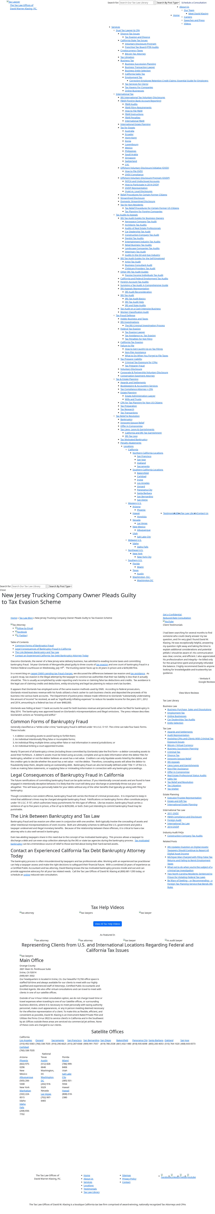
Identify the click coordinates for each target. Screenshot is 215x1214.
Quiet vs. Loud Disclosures (138, 191)
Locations (129, 446)
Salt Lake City (144, 536)
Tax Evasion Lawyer (135, 332)
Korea (128, 141)
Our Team (189, 10)
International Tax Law (178, 823)
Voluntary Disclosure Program (140, 43)
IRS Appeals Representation (134, 288)
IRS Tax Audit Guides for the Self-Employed (142, 258)
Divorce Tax (173, 755)
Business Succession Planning (140, 63)
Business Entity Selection (138, 70)
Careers (188, 16)
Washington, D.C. (141, 576)
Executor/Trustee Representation (184, 797)
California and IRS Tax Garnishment (143, 432)
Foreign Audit (174, 820)
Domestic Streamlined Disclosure (137, 201)
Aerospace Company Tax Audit (141, 221)
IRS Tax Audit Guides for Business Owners (142, 218)
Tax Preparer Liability (131, 359)
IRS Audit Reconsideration (138, 291)
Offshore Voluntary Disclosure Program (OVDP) (145, 177)
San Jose (141, 459)
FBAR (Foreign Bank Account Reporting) (140, 100)
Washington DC (145, 580)
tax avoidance (138, 673)
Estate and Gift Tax (177, 801)
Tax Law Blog (26, 617)
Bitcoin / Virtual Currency (180, 745)
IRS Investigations (129, 322)
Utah (135, 533)
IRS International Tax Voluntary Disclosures (142, 97)
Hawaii (136, 513)
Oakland (141, 462)
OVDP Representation (136, 187)
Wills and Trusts (133, 399)
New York (137, 553)
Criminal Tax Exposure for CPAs (141, 362)
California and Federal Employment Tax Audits (144, 278)
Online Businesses (134, 90)
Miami (140, 566)
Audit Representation (178, 735)
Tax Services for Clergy (136, 84)
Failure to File (127, 345)
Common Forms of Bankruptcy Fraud (34, 645)
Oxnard (141, 486)
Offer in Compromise (131, 426)
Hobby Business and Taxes (134, 318)
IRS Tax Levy (131, 436)
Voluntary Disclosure (131, 369)
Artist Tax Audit (133, 261)
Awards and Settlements (133, 382)
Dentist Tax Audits (134, 238)
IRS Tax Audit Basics (135, 298)
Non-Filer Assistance (135, 352)
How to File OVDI (134, 171)
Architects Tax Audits (136, 224)
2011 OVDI (172, 813)
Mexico (128, 147)
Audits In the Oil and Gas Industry (142, 255)
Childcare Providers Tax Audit (140, 268)
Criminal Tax (173, 751)
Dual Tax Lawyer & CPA (128, 30)
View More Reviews (189, 692)
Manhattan (25, 1090)
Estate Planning (128, 392)
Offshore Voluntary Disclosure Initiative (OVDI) (144, 167)
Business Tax (127, 60)
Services (116, 27)
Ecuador (129, 134)
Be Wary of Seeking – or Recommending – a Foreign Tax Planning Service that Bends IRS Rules (190, 884)
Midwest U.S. (135, 540)
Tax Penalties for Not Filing (138, 338)
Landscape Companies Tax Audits (142, 248)
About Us (184, 6)
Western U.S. (134, 503)
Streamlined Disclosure (132, 198)
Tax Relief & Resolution (128, 416)
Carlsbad (141, 476)
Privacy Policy (129, 1178)
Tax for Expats (127, 127)
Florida (136, 563)
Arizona (136, 506)
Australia (129, 130)
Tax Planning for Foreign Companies (143, 211)
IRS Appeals (173, 762)
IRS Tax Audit (127, 295)
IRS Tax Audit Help (134, 302)
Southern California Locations (148, 469)
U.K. (127, 164)
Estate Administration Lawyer (140, 395)
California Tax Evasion (131, 342)
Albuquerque (143, 530)
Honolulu (142, 516)
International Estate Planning (135, 124)
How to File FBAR (133, 110)
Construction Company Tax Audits (185, 835)
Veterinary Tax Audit (135, 251)
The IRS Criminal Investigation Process (145, 325)
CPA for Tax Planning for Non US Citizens (141, 402)
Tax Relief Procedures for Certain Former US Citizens (152, 208)
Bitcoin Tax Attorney (135, 53)
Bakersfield (143, 473)
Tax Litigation (127, 57)
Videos (187, 23)
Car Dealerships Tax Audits (181, 719)
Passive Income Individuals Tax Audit (144, 275)
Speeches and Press (194, 20)
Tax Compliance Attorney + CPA (136, 389)
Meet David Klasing (198, 13)
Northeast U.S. (135, 550)
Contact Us (202, 513)
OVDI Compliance (134, 174)
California (133, 449)
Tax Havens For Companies (139, 87)
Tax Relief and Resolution (180, 782)
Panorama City (144, 489)
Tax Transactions (129, 412)
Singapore (130, 157)
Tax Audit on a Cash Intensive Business (140, 308)
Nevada (136, 519)
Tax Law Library (189, 513)
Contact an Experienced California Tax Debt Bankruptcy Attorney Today (51, 655)
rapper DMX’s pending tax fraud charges (52, 673)
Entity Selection (175, 722)
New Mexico (139, 526)
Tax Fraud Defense (125, 315)
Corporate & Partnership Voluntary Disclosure (144, 372)
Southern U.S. (135, 560)
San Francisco (144, 456)
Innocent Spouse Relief (132, 422)
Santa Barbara (144, 493)
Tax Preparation (128, 405)
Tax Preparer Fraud (135, 365)
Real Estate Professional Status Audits (186, 775)
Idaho (136, 543)
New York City (144, 556)
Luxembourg (131, 144)
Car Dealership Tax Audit (137, 231)
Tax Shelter (173, 788)
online (27, 874)
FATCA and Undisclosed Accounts (142, 181)
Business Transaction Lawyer (140, 67)
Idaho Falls (142, 546)
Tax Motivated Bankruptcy (133, 439)
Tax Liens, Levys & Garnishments (137, 429)
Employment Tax (133, 77)
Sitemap (126, 1175)
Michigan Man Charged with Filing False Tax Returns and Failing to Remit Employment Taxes (189, 860)
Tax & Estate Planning (127, 379)
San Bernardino (145, 496)
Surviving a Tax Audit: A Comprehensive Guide (144, 285)
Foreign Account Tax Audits (134, 281)
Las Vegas (142, 523)
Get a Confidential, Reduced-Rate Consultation (177, 616)
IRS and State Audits (135, 305)
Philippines (130, 151)
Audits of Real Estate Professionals (143, 228)
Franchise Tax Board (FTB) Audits (142, 47)
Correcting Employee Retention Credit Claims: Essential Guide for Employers (168, 80)
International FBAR (134, 120)
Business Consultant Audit (138, 265)
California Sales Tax (135, 73)
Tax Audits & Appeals (127, 214)
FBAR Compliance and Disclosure (184, 816)
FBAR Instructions (134, 114)
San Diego (142, 499)
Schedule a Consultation (194, 2)
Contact (126, 1182)
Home (176, 15)
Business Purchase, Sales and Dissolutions (189, 709)
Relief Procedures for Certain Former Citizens (143, 194)
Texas (136, 570)
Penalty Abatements (130, 442)
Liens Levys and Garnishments (183, 765)
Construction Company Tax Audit (142, 234)
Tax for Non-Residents (131, 204)
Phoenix (141, 509)
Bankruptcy (126, 419)
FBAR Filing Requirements (138, 107)
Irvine (140, 479)
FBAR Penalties (132, 117)
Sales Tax (172, 778)
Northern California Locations (148, 452)
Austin (140, 573)
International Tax (124, 94)
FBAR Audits (131, 104)
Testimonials (169, 513)
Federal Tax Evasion (130, 328)
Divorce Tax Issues (130, 33)
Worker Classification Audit (134, 312)
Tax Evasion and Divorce (137, 37)
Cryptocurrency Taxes (131, 50)
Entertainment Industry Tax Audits (142, 241)
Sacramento (143, 466)
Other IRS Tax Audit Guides (134, 271)
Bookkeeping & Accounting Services (139, 385)
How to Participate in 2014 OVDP (142, 184)
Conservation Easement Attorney (137, 375)
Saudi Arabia (131, 154)
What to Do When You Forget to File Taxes (146, 355)
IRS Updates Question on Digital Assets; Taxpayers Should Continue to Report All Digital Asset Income (188, 850)
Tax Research (127, 409)
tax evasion (102, 664)
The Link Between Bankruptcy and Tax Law (37, 652)
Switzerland (131, 161)
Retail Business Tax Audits (138, 244)
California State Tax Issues (134, 40)
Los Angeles (143, 483)
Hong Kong (131, 137)
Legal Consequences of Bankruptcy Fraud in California (43, 648)
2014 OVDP (173, 826)
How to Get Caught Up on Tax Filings (144, 348)
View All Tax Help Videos (107, 923)
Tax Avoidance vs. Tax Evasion (140, 335)
